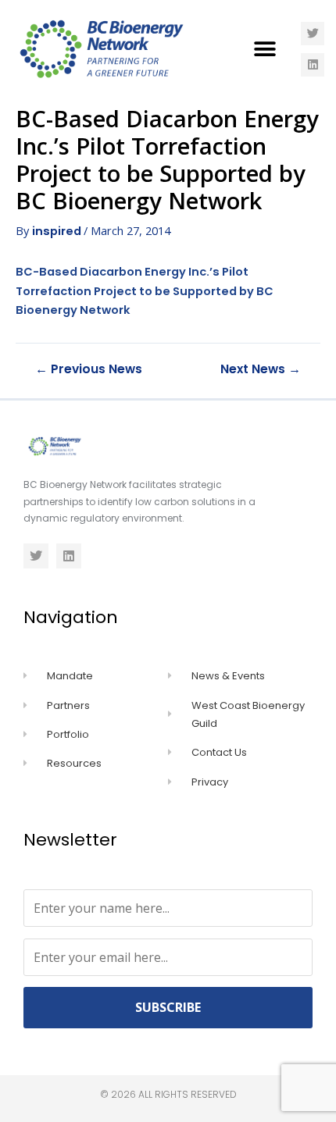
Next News (260, 369)
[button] (265, 48)
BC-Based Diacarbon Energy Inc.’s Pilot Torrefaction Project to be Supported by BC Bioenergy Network (144, 291)
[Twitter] (312, 33)
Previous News (88, 369)
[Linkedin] (312, 65)
